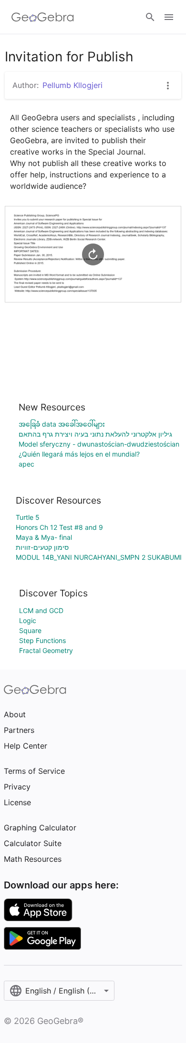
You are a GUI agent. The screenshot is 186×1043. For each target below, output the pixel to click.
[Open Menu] (169, 17)
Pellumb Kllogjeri (72, 85)
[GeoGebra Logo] (42, 17)
